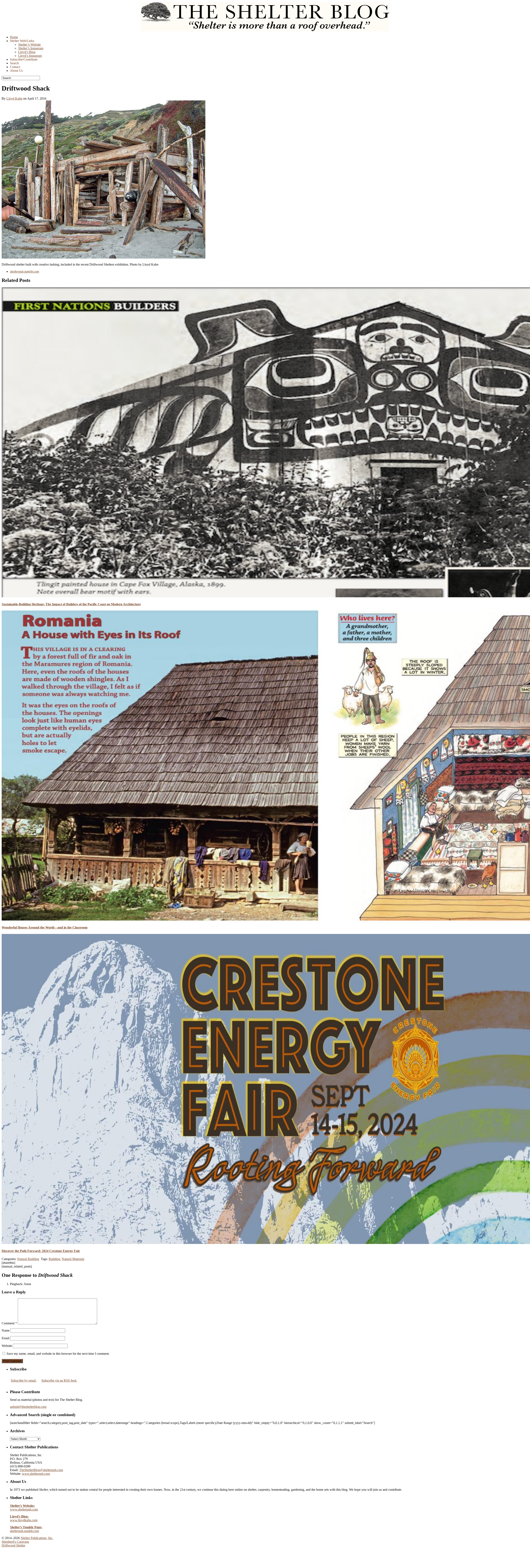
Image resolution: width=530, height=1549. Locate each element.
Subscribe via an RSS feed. (59, 1380)
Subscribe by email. (23, 1380)
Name (6, 1330)
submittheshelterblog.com (28, 1406)
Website (7, 1345)
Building (54, 1259)
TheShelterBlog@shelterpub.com (41, 1470)
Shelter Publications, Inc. (37, 1538)
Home (14, 37)
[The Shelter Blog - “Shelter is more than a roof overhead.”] (265, 30)
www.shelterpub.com (36, 1473)
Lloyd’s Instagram (30, 55)
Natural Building (28, 1259)
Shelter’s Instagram (30, 48)
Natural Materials (73, 1259)
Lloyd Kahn (14, 98)
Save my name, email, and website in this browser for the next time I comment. (58, 1353)
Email (5, 1338)
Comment (9, 1323)
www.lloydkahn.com (23, 1518)
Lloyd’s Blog (26, 52)
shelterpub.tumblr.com (26, 1529)
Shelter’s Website (29, 44)
